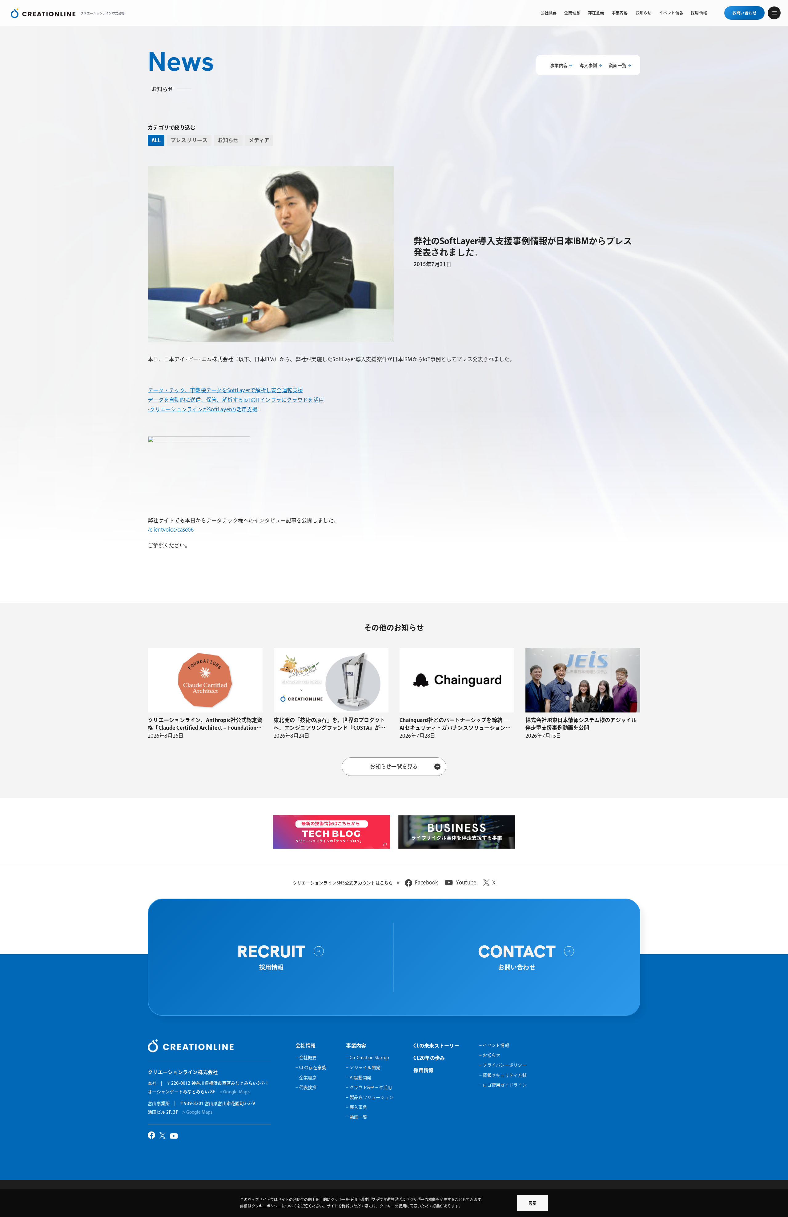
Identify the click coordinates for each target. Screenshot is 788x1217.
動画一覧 (617, 65)
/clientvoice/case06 (171, 529)
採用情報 (423, 1070)
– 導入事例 (356, 1107)
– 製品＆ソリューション (369, 1097)
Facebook (426, 882)
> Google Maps (234, 1092)
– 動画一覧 (356, 1117)
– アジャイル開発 (363, 1067)
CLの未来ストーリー (436, 1045)
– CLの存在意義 (311, 1067)
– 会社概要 (306, 1057)
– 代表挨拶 (306, 1087)
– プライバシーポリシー (503, 1065)
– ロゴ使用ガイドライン (503, 1085)
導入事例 (588, 65)
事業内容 (559, 65)
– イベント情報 (494, 1045)
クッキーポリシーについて (274, 1206)
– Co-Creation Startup (367, 1057)
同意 (532, 1203)
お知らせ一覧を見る (394, 766)
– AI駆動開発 (358, 1077)
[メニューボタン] (774, 12)
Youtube (466, 882)
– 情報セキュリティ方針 (503, 1075)
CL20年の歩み (429, 1057)
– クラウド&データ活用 (369, 1087)
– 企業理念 (306, 1077)
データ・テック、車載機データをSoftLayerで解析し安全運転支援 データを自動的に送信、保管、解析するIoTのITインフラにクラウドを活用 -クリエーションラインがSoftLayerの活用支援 (236, 400)
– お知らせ (490, 1055)
